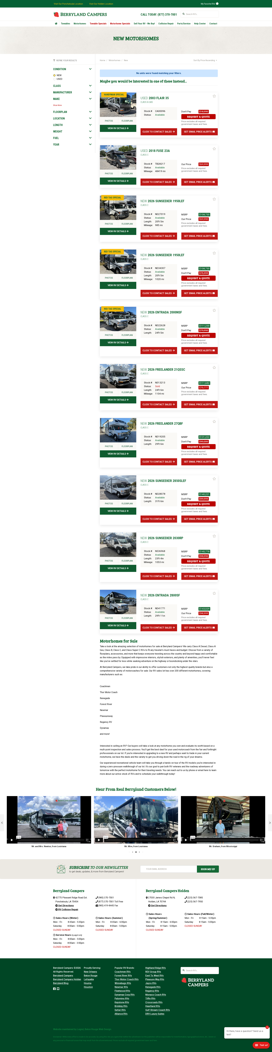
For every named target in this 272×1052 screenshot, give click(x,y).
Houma (87, 983)
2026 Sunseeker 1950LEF (162, 202)
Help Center (200, 23)
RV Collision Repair (68, 909)
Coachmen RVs (123, 971)
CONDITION (59, 69)
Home (102, 60)
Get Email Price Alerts (198, 131)
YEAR (56, 144)
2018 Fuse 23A (155, 152)
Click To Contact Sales (157, 131)
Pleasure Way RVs (154, 979)
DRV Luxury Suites (154, 1013)
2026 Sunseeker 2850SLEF (163, 482)
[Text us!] (261, 1046)
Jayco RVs (150, 983)
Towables (65, 23)
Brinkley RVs (121, 1006)
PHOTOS (109, 121)
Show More (57, 105)
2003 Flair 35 (155, 99)
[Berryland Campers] (80, 14)
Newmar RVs (121, 987)
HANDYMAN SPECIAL (114, 94)
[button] (2, 822)
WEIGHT (57, 131)
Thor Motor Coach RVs (127, 979)
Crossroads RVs (153, 1002)
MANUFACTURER (62, 92)
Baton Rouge (90, 975)
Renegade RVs (153, 987)
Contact (213, 23)
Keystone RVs (122, 1002)
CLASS (57, 86)
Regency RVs (152, 991)
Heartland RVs (152, 1006)
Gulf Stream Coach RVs (157, 1010)
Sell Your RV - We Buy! (144, 23)
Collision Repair (166, 23)
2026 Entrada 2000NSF (161, 314)
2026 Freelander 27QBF (162, 425)
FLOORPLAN (60, 112)
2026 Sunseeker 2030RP (162, 539)
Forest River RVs (123, 975)
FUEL (56, 138)
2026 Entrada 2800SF (160, 597)
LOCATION (59, 118)
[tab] (72, 69)
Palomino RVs (122, 998)
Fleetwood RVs (122, 991)
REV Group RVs (153, 971)
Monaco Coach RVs (155, 994)
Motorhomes (80, 23)
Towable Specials (98, 23)
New (126, 60)
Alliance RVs (121, 1013)
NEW (59, 75)
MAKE (56, 99)
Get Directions (66, 905)
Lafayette (89, 979)
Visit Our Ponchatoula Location (68, 4)
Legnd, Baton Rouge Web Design (94, 1029)
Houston (88, 987)
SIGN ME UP (208, 869)
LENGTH (58, 125)
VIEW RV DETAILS (117, 128)
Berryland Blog (60, 983)
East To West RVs (154, 975)
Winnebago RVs (123, 983)
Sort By (204, 60)
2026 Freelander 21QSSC (163, 371)
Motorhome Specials (120, 23)
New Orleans (90, 971)
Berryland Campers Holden (67, 979)
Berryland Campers (63, 975)
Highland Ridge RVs (155, 968)
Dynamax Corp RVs (125, 994)
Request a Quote (198, 116)
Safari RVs (120, 1010)
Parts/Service (184, 23)
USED (59, 79)
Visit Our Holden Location (101, 4)
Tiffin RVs (150, 998)
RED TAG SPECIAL (112, 197)
